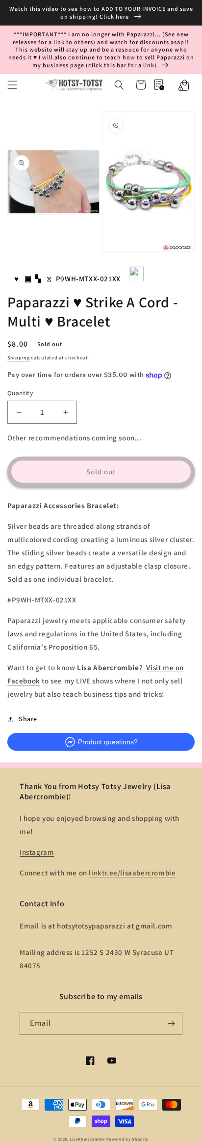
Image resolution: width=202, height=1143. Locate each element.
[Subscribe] (171, 1023)
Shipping (18, 357)
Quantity (20, 393)
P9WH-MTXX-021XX (88, 278)
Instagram (37, 852)
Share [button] (28, 718)
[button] (12, 85)
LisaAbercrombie (87, 1139)
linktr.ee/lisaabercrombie (132, 872)
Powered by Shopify (127, 1139)
